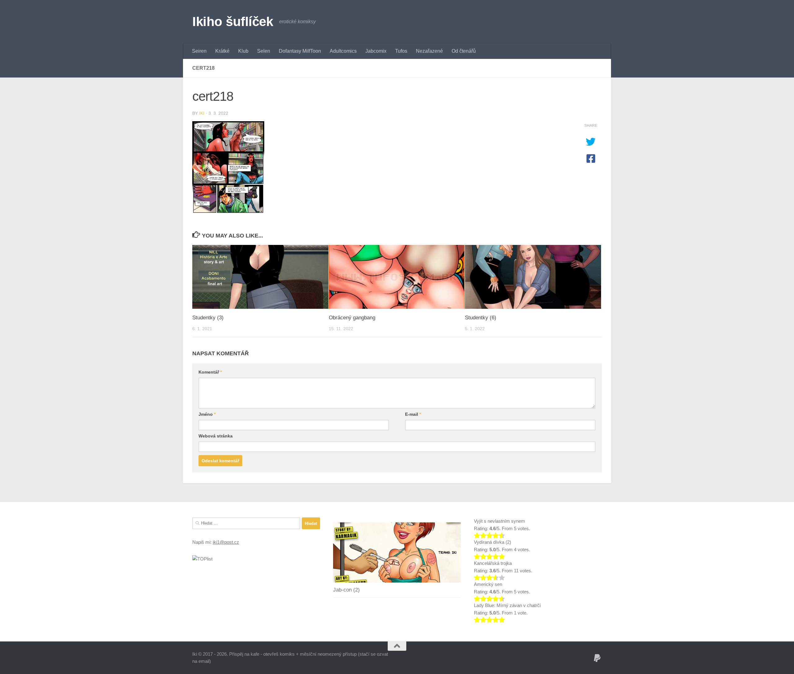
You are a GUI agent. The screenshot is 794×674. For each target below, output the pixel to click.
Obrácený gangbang (352, 318)
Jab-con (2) (346, 590)
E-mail (413, 414)
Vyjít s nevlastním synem (499, 521)
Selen (263, 51)
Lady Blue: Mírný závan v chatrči (507, 605)
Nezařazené (429, 51)
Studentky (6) (480, 318)
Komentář (210, 372)
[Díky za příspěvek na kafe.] (597, 658)
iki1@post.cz (226, 542)
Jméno (207, 414)
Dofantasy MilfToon (300, 51)
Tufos (401, 51)
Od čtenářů (464, 51)
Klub (243, 51)
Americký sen (488, 584)
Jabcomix (375, 51)
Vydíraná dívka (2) (492, 542)
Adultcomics (343, 51)
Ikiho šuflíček (232, 21)
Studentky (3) (208, 318)
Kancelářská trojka (493, 563)
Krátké (222, 51)
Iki (201, 113)
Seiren (199, 51)
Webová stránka (215, 435)
